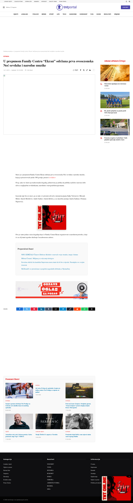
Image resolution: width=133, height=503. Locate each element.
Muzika (38, 385)
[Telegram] (5, 175)
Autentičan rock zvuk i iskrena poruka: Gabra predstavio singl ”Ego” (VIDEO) (18, 435)
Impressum (94, 467)
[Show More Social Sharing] (93, 70)
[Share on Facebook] (80, 70)
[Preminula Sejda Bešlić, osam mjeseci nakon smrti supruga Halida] (79, 421)
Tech (64, 14)
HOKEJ (49, 476)
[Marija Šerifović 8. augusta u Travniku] (49, 421)
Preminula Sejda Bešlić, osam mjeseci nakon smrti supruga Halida (78, 435)
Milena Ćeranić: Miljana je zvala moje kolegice (37, 258)
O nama (93, 464)
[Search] (129, 1)
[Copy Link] (86, 70)
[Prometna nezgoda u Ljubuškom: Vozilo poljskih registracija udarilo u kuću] (115, 127)
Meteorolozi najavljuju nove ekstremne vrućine (115, 85)
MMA (48, 489)
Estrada (6, 56)
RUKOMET (50, 473)
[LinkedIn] (5, 166)
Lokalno (24, 14)
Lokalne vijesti (8, 1)
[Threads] (5, 184)
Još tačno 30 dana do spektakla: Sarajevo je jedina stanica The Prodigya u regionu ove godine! (48, 390)
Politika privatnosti (96, 483)
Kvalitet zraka (53, 1)
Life (58, 14)
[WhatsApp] (5, 180)
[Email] (5, 157)
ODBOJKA (50, 480)
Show (98, 14)
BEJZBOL (50, 486)
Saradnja (93, 473)
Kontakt (125, 7)
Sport (51, 14)
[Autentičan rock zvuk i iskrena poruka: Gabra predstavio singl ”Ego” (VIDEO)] (19, 421)
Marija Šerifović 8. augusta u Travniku (47, 435)
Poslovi (36, 14)
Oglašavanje (94, 476)
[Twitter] (5, 148)
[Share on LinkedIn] (90, 70)
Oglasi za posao (18, 1)
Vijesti (15, 14)
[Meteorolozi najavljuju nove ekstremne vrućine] (115, 73)
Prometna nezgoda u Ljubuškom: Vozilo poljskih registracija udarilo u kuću (115, 139)
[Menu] (4, 7)
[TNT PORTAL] (66, 7)
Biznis (44, 14)
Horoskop (44, 1)
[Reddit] (5, 171)
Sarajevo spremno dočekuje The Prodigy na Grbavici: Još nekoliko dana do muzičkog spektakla (17, 406)
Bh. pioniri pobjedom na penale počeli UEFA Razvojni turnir (115, 112)
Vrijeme (117, 14)
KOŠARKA (50, 470)
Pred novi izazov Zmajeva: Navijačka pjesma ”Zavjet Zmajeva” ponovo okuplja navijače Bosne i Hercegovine (78, 406)
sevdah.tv (52, 177)
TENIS (49, 467)
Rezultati (107, 14)
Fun (91, 14)
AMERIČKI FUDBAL (53, 483)
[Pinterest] (5, 153)
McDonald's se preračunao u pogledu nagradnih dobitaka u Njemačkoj (45, 269)
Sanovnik (73, 14)
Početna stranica (7, 51)
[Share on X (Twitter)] (83, 70)
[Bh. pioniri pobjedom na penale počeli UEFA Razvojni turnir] (115, 100)
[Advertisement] (66, 33)
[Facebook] (5, 144)
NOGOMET (50, 464)
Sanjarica (36, 1)
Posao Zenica (62, 1)
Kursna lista (28, 1)
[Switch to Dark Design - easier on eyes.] (126, 1)
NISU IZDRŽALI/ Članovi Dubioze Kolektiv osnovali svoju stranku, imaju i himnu (49, 254)
